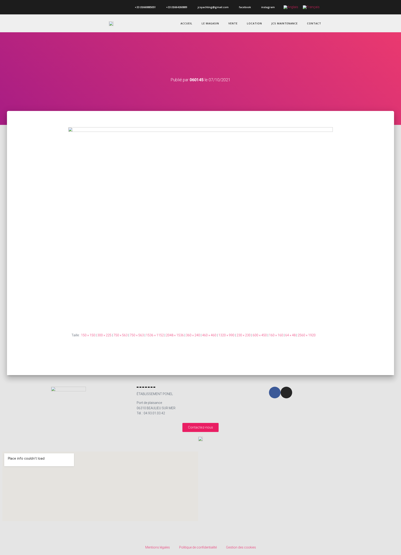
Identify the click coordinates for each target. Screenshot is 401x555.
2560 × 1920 (307, 335)
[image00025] (200, 226)
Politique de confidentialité (198, 547)
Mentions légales (157, 547)
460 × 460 (209, 335)
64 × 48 (290, 335)
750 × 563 (120, 335)
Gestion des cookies (241, 547)
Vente (233, 23)
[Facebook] (275, 392)
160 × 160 (276, 335)
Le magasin (210, 23)
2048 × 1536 (175, 335)
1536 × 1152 (155, 335)
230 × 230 (243, 335)
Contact (314, 23)
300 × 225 (104, 335)
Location (254, 23)
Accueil (186, 23)
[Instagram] (286, 392)
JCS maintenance (284, 23)
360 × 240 (193, 335)
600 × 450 (260, 335)
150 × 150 (88, 335)
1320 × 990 (226, 335)
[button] (200, 427)
